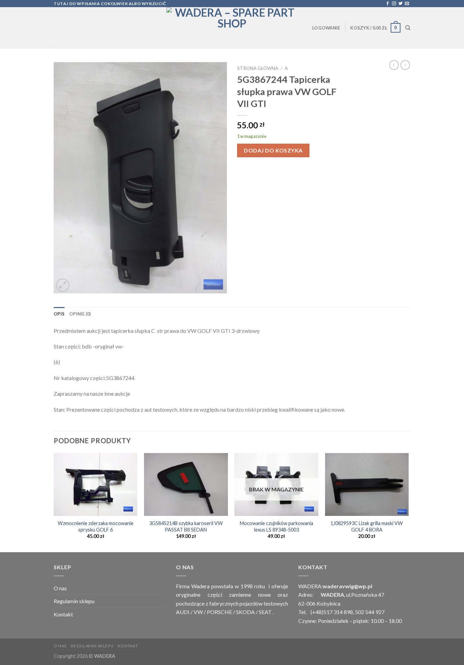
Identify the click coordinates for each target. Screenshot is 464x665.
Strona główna (257, 68)
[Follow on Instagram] (394, 3)
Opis (59, 314)
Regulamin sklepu (74, 601)
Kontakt (63, 614)
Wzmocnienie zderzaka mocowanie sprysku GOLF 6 (95, 526)
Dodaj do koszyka (273, 150)
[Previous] (54, 502)
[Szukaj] (407, 27)
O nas (60, 588)
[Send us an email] (407, 3)
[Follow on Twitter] (400, 3)
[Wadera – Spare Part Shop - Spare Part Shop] (232, 28)
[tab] (59, 314)
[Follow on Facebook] (388, 3)
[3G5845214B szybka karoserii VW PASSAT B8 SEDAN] (186, 484)
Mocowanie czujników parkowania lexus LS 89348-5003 (276, 526)
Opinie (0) (80, 314)
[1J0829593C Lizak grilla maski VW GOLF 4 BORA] (367, 484)
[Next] (408, 502)
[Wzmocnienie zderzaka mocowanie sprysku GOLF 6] (96, 484)
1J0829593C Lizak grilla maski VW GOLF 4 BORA (367, 526)
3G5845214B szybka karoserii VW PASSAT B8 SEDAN (186, 526)
